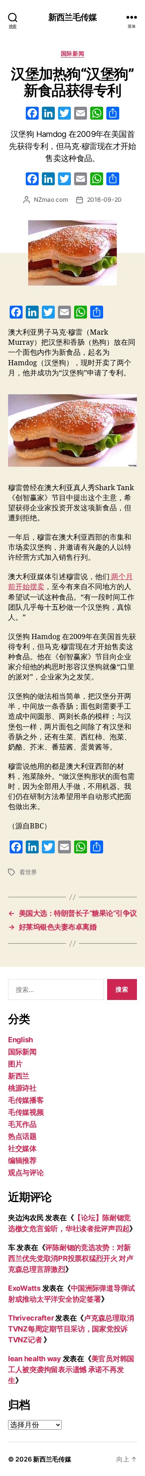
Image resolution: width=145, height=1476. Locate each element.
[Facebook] (32, 114)
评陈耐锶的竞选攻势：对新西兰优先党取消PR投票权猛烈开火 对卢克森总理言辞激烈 (70, 1258)
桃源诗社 (22, 1088)
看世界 (28, 872)
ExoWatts (24, 1288)
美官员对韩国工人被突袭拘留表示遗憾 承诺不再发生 (71, 1369)
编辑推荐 (22, 1160)
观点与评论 (26, 1172)
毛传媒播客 (26, 1100)
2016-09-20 (104, 199)
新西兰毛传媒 (72, 17)
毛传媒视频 (26, 1112)
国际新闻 (72, 53)
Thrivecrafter (31, 1318)
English (20, 1039)
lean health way (34, 1358)
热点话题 (22, 1136)
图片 (15, 1064)
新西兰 (18, 1076)
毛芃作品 (22, 1124)
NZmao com (51, 199)
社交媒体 (22, 1148)
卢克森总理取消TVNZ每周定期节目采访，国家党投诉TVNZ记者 (71, 1329)
